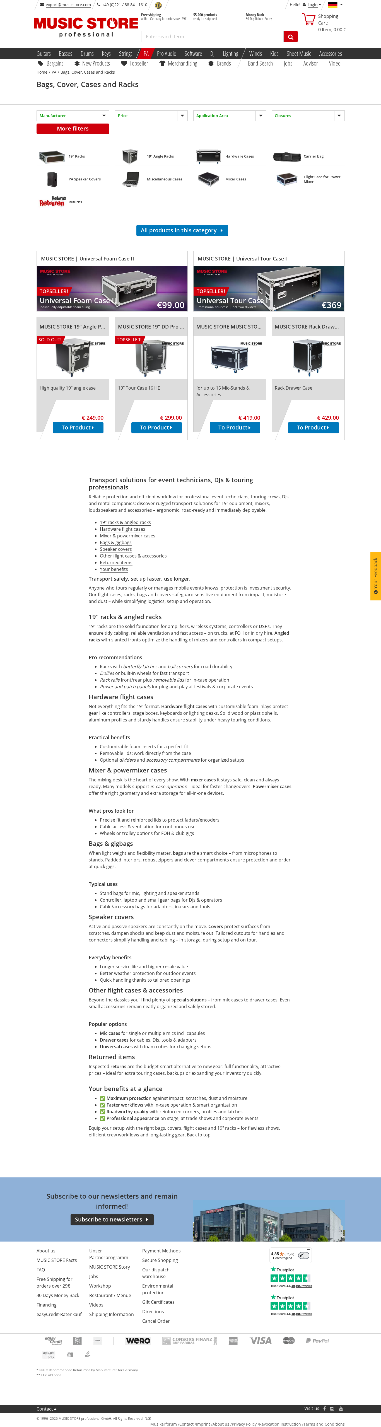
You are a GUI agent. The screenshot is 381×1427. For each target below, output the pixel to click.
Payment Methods (161, 1251)
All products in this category (180, 230)
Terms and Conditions (324, 1424)
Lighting (230, 53)
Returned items (116, 562)
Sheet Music (299, 53)
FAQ (41, 1270)
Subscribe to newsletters (108, 1219)
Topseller (139, 63)
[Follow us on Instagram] (332, 1408)
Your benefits (114, 569)
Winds (255, 53)
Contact (45, 1409)
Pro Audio (166, 53)
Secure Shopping (160, 1260)
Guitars (43, 53)
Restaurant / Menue (110, 1295)
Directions (153, 1311)
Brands (224, 63)
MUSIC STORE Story (109, 1267)
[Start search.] (291, 36)
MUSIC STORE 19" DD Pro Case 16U (160, 326)
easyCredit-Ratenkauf (59, 1314)
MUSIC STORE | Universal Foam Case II (87, 258)
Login (313, 4)
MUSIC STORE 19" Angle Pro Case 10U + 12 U (93, 326)
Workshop (100, 1286)
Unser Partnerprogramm (108, 1254)
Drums (87, 53)
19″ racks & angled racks (125, 522)
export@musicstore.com (68, 4)
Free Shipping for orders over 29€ (55, 1282)
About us (46, 1251)
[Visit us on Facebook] (324, 1408)
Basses (65, 53)
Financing (47, 1305)
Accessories (330, 53)
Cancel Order (156, 1321)
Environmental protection (157, 1289)
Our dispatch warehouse (156, 1273)
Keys (106, 53)
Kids (274, 53)
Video (335, 63)
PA (146, 53)
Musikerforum (163, 1424)
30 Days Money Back (58, 1295)
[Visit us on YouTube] (341, 1408)
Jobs (288, 63)
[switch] (303, 1255)
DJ (212, 53)
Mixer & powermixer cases (127, 536)
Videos (96, 1305)
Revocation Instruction (280, 1424)
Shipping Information (111, 1314)
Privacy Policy (244, 1424)
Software (193, 53)
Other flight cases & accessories (133, 556)
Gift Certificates (158, 1302)
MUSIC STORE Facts (57, 1260)
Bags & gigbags (116, 542)
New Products (96, 63)
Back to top (199, 1135)
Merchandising (182, 63)
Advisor (310, 63)
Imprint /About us (212, 1424)
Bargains (54, 63)
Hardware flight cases (122, 529)
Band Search (260, 63)
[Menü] (308, 1250)
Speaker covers (116, 549)
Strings (125, 53)
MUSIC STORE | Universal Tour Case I (242, 258)
